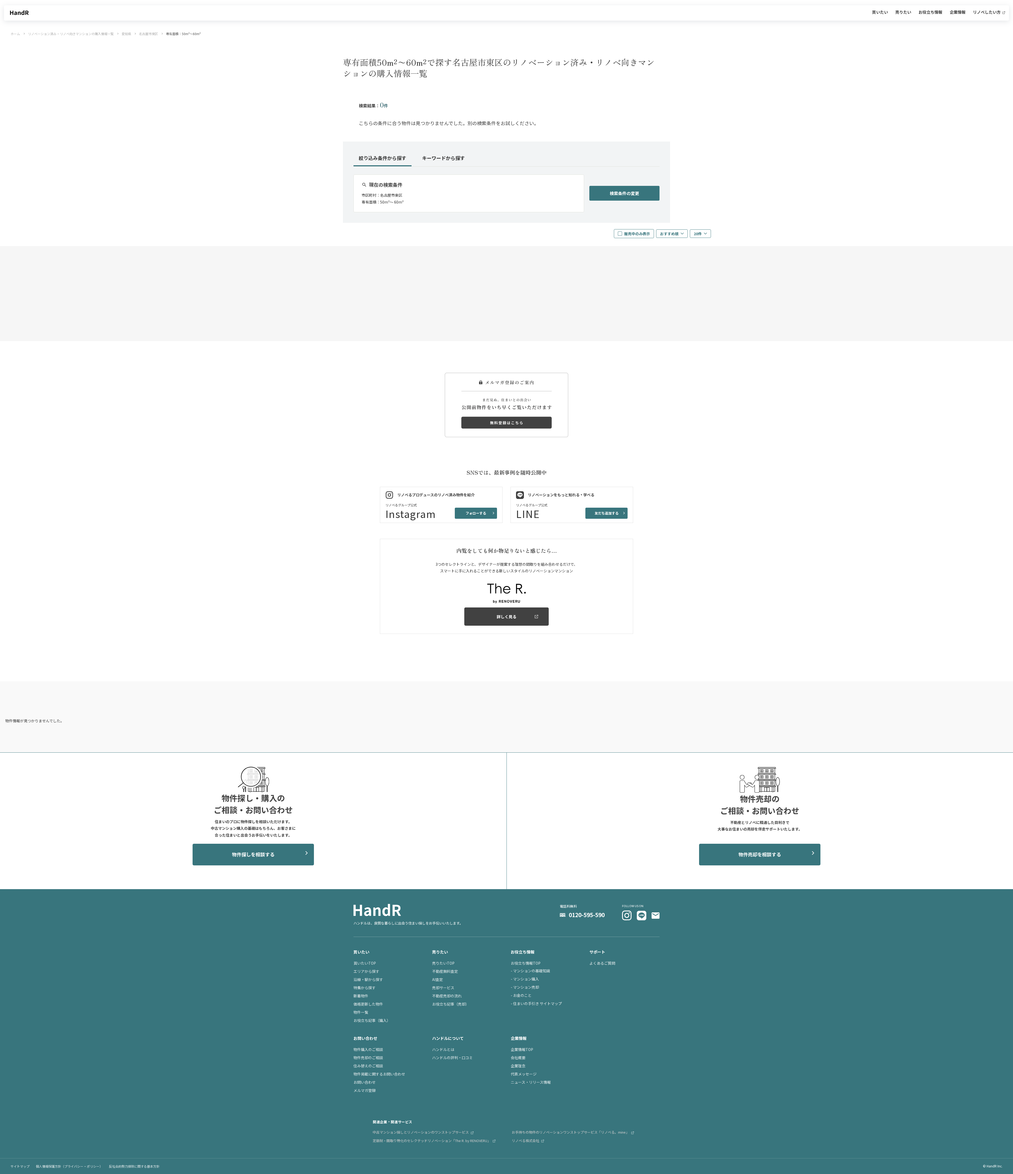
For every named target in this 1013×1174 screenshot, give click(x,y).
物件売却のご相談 (368, 1057)
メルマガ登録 (364, 1090)
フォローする (476, 513)
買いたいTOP (364, 963)
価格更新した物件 (368, 1004)
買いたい (880, 12)
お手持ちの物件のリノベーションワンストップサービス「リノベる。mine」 (571, 1132)
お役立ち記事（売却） (450, 1004)
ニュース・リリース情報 (531, 1082)
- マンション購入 (525, 979)
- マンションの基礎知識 (530, 970)
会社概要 (518, 1057)
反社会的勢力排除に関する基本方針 (134, 1166)
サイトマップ (20, 1166)
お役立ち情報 (930, 12)
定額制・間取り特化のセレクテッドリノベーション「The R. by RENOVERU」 (432, 1140)
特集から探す (364, 987)
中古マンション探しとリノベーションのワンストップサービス (421, 1132)
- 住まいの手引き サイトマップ (536, 1003)
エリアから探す (366, 971)
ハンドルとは (443, 1049)
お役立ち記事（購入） (371, 1020)
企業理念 (518, 1065)
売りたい (903, 12)
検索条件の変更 (624, 193)
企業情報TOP (522, 1049)
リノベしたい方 (987, 12)
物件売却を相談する (759, 854)
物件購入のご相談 (368, 1049)
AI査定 (437, 979)
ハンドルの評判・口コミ (452, 1057)
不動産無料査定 (445, 971)
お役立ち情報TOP (526, 963)
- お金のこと (521, 995)
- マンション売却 (525, 987)
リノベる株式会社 (526, 1140)
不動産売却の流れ (447, 995)
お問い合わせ (364, 1082)
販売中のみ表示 (637, 233)
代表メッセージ (524, 1074)
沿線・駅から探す (368, 979)
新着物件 (360, 995)
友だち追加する (607, 513)
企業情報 (958, 12)
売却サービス (443, 987)
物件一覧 (360, 1012)
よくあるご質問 (602, 963)
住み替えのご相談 (368, 1065)
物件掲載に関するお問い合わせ (379, 1074)
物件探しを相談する (253, 854)
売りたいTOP (443, 963)
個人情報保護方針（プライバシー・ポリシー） (69, 1166)
